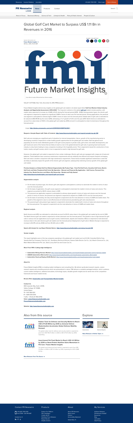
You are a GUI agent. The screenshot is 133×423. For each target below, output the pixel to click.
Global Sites (71, 420)
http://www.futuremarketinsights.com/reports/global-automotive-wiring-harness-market (78, 253)
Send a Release (111, 2)
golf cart (83, 110)
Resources (19, 2)
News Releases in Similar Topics (92, 334)
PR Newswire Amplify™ (100, 413)
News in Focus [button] (20, 16)
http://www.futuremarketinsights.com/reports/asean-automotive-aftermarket (73, 255)
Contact (57, 8)
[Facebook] (18, 419)
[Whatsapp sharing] (99, 41)
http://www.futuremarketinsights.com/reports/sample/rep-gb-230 (77, 133)
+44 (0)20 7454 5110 (22, 412)
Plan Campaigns (45, 413)
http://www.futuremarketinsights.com (42, 306)
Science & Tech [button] (46, 16)
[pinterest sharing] (103, 41)
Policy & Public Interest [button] (74, 16)
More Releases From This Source (33, 356)
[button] (66, 72)
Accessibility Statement (74, 417)
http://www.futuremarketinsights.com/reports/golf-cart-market (44, 174)
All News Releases (99, 412)
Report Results (45, 419)
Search (113, 8)
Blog (95, 417)
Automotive (86, 330)
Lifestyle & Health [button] (59, 16)
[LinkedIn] (16, 419)
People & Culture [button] (89, 16)
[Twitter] (20, 419)
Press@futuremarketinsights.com (35, 301)
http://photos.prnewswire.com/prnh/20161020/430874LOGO (49, 128)
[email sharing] (107, 41)
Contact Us (18, 417)
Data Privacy (97, 421)
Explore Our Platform (47, 412)
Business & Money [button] (33, 16)
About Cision (71, 413)
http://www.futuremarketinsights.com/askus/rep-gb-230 (75, 228)
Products (47, 8)
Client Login (101, 2)
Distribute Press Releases (48, 417)
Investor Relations (29, 2)
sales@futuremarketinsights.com (39, 299)
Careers (70, 415)
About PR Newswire (73, 412)
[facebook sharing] (87, 41)
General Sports (101, 330)
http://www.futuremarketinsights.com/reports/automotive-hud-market (78, 257)
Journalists (39, 2)
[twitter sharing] (91, 41)
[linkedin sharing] (95, 41)
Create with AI (45, 415)
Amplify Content (45, 421)
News (37, 8)
